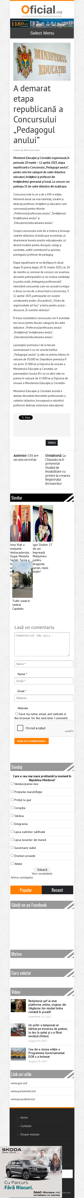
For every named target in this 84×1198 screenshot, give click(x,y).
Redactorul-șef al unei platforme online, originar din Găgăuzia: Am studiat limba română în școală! (47, 1006)
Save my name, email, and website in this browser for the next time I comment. (41, 716)
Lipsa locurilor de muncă (30, 840)
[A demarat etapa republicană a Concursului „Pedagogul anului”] (41, 62)
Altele (18, 864)
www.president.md (23, 1099)
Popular (26, 890)
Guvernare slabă (25, 848)
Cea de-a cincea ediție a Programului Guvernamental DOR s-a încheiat (46, 1053)
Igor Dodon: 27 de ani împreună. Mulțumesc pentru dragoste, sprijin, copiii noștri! (42, 558)
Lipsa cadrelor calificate (29, 832)
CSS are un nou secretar (26, 458)
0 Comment (34, 150)
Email (21, 691)
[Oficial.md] (41, 10)
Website (23, 708)
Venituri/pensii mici (26, 784)
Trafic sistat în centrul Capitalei (21, 605)
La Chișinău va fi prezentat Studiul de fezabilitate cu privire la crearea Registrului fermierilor (57, 470)
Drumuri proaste (24, 856)
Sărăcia (19, 816)
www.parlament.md (23, 1091)
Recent (57, 890)
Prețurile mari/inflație (28, 792)
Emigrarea (21, 824)
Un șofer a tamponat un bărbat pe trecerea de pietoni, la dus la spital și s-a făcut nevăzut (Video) (47, 1030)
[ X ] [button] (57, 1150)
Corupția (19, 808)
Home (24, 1117)
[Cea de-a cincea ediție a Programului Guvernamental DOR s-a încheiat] (18, 1054)
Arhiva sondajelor (22, 877)
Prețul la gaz (22, 800)
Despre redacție (29, 1134)
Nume (21, 674)
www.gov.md (19, 1083)
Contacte (25, 1126)
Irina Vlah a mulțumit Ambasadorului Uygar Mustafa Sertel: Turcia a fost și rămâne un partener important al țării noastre (20, 560)
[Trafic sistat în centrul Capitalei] (22, 579)
